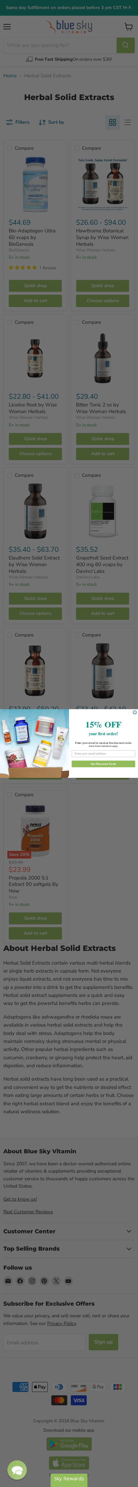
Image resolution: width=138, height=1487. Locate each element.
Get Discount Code (103, 763)
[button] (17, 1470)
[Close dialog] (135, 712)
